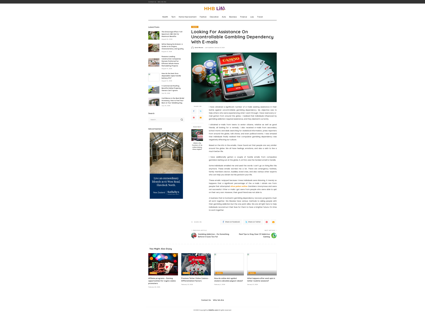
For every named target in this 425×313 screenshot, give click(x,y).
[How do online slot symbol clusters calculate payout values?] (229, 264)
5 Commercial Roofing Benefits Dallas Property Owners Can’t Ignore (171, 88)
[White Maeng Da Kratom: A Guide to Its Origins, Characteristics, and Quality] (153, 48)
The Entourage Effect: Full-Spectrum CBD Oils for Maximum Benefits (172, 34)
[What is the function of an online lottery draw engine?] (197, 135)
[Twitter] (200, 111)
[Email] (200, 117)
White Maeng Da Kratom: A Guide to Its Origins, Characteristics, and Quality (173, 46)
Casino (194, 27)
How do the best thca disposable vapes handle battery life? (171, 75)
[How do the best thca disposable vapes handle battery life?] (153, 77)
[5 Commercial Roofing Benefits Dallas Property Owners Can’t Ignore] (153, 89)
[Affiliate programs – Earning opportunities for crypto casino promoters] (163, 264)
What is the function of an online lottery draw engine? (197, 146)
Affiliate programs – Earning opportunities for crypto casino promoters (162, 280)
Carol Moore (199, 47)
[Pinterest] (193, 117)
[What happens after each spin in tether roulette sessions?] (262, 264)
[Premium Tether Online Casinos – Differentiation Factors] (196, 264)
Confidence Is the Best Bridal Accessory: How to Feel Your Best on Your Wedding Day (173, 100)
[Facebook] (193, 111)
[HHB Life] (212, 8)
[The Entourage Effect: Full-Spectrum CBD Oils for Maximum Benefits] (153, 35)
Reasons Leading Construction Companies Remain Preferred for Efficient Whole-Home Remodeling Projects (171, 61)
